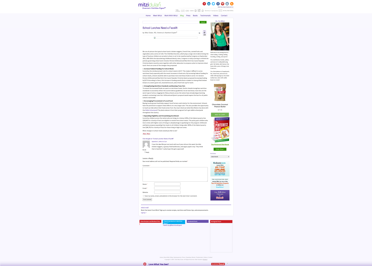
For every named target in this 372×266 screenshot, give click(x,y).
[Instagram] (227, 3)
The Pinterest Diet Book (220, 144)
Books (195, 15)
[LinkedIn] (209, 3)
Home (148, 15)
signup (143, 213)
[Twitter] (213, 3)
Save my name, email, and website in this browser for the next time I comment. (171, 196)
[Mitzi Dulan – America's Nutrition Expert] (152, 5)
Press (188, 15)
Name (145, 184)
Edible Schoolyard (151, 110)
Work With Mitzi (171, 15)
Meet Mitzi (157, 15)
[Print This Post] (199, 33)
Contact (224, 15)
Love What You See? (159, 264)
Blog (182, 15)
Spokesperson (177, 257)
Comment (146, 166)
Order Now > (220, 149)
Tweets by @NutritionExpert (172, 225)
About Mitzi (167, 257)
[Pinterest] (204, 3)
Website (145, 192)
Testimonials (205, 15)
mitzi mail (145, 207)
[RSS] (231, 3)
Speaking (188, 257)
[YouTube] (222, 3)
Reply (147, 152)
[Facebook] (218, 3)
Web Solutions (201, 259)
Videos (215, 15)
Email (145, 188)
